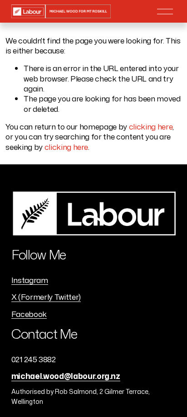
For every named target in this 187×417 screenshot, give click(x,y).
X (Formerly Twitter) (46, 297)
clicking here (151, 126)
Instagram (29, 280)
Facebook (29, 314)
